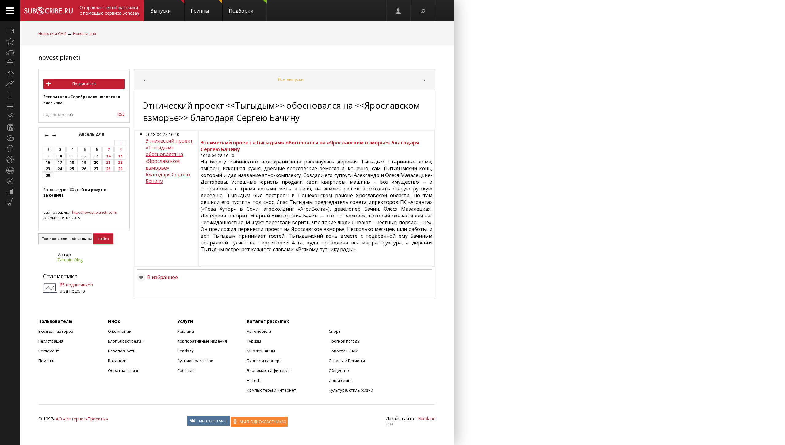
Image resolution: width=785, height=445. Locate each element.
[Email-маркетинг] (10, 202)
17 (60, 162)
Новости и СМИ (52, 33)
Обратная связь (124, 370)
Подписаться (84, 83)
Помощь (46, 360)
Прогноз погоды (344, 341)
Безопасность (122, 351)
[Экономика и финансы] (10, 191)
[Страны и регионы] (10, 170)
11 (72, 156)
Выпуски (160, 10)
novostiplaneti (59, 57)
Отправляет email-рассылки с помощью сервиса (109, 10)
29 (120, 168)
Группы (200, 10)
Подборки (241, 10)
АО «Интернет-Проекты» (82, 419)
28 (108, 168)
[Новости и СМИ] (10, 127)
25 (72, 168)
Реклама (185, 331)
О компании (120, 331)
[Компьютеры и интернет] (10, 105)
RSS (121, 114)
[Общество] (10, 138)
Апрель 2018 (92, 134)
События (185, 370)
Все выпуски (291, 79)
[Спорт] (10, 159)
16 (48, 162)
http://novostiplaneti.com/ (94, 212)
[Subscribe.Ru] (48, 10)
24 (60, 168)
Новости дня (84, 33)
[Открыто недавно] (10, 41)
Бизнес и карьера (264, 360)
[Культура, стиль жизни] (10, 116)
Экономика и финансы (269, 370)
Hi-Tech (254, 380)
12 (84, 156)
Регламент (48, 351)
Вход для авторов (55, 331)
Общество (339, 370)
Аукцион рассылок (195, 360)
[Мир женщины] (10, 84)
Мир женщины (261, 351)
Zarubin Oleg (70, 260)
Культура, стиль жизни (351, 390)
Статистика (60, 276)
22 (120, 162)
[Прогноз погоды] (10, 148)
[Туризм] (10, 181)
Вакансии (117, 360)
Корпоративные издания (202, 341)
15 (120, 156)
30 (48, 175)
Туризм (254, 341)
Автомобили (259, 331)
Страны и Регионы (347, 360)
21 (108, 162)
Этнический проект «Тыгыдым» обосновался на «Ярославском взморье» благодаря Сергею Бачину (169, 161)
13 (96, 156)
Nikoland (426, 418)
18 (72, 162)
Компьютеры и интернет (271, 390)
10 (60, 156)
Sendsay (185, 351)
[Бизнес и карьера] (10, 62)
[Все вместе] (10, 30)
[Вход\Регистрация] (398, 10)
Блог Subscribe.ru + (126, 341)
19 (84, 162)
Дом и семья (341, 380)
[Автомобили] (10, 52)
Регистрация (50, 341)
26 (84, 168)
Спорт (335, 331)
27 (96, 168)
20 (96, 162)
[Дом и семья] (10, 73)
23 (48, 168)
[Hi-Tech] (10, 95)
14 (108, 156)
